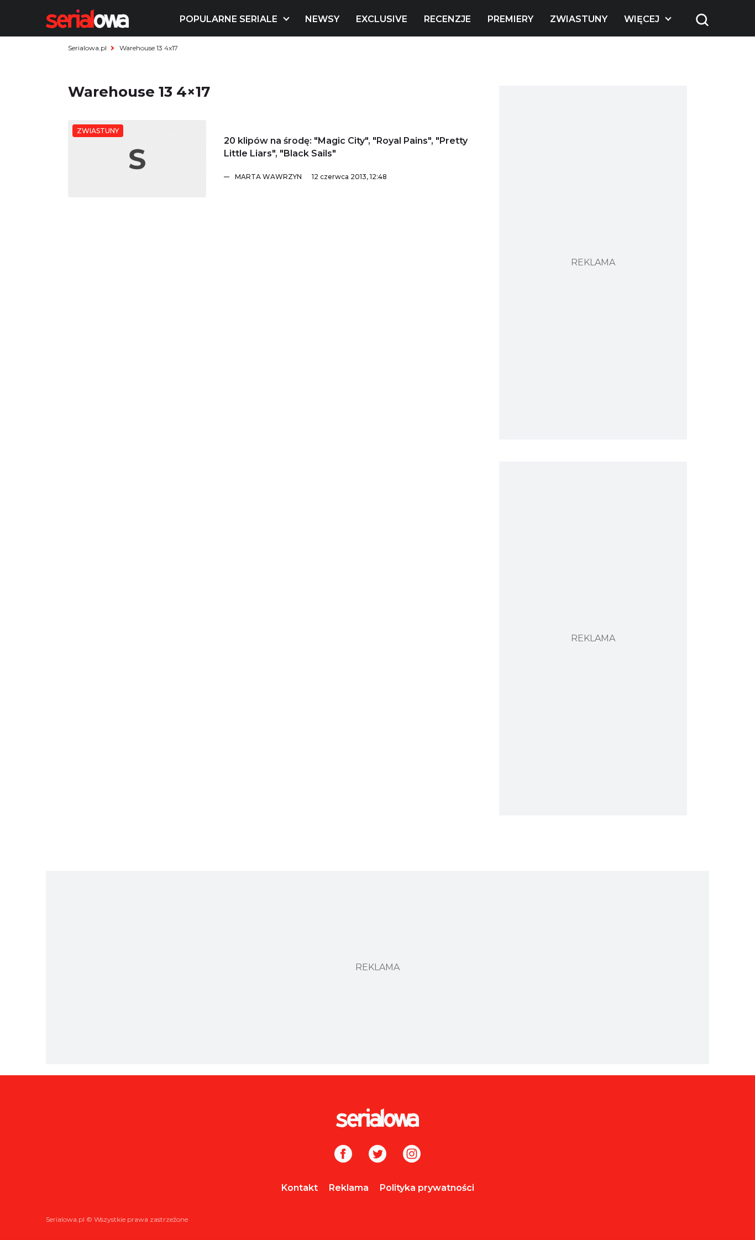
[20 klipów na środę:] (137, 158)
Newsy (322, 19)
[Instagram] (412, 1155)
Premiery (510, 19)
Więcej (641, 19)
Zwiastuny (578, 19)
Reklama (349, 1188)
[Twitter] (377, 1155)
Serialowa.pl (87, 48)
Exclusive (381, 19)
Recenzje (447, 19)
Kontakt (299, 1188)
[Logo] (87, 18)
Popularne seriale (228, 19)
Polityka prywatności (427, 1188)
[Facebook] (343, 1155)
